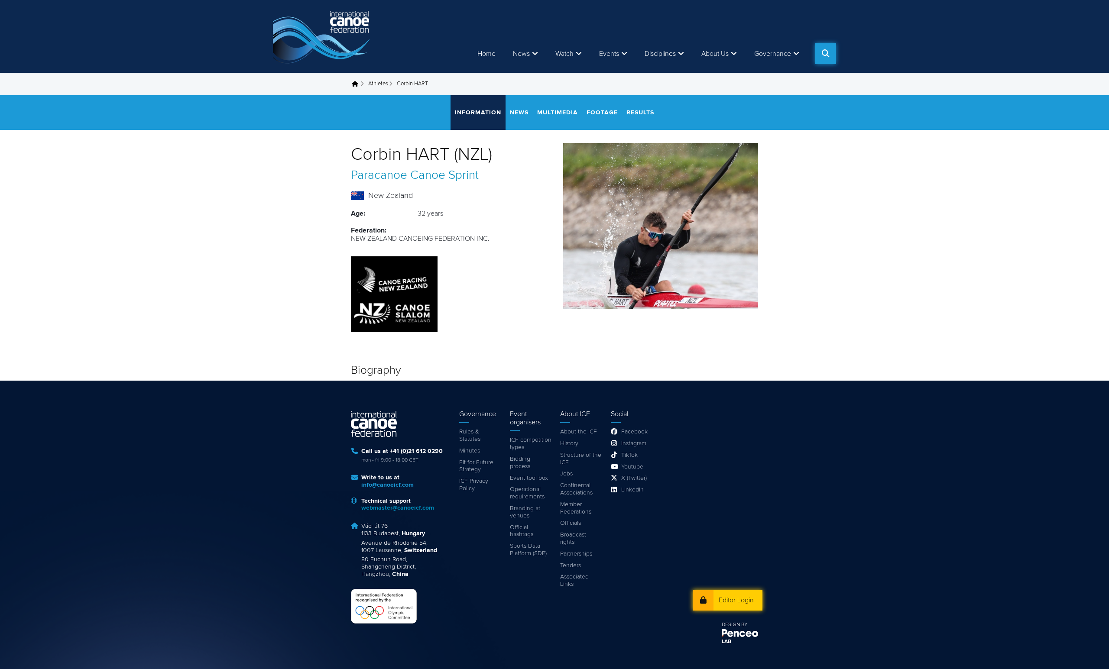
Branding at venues (525, 512)
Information (478, 113)
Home (486, 53)
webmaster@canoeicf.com (397, 508)
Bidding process (520, 462)
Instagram (633, 443)
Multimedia (557, 113)
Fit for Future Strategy (476, 466)
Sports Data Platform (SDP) (528, 549)
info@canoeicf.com (387, 485)
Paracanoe (379, 175)
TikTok (629, 455)
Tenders (570, 565)
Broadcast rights (573, 538)
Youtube (632, 467)
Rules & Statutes (469, 435)
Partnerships (576, 554)
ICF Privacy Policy (473, 484)
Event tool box (529, 478)
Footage (602, 113)
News (521, 53)
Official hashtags (521, 531)
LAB (726, 641)
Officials (570, 523)
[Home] (323, 36)
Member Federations (575, 508)
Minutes (469, 451)
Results (640, 113)
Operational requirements (527, 493)
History (569, 443)
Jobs (566, 474)
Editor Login (736, 600)
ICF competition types (530, 443)
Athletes (378, 84)
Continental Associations (576, 489)
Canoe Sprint (444, 175)
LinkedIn (632, 490)
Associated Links (574, 580)
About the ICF (578, 432)
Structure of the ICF (580, 458)
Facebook (634, 432)
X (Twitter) (634, 478)
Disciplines (660, 53)
